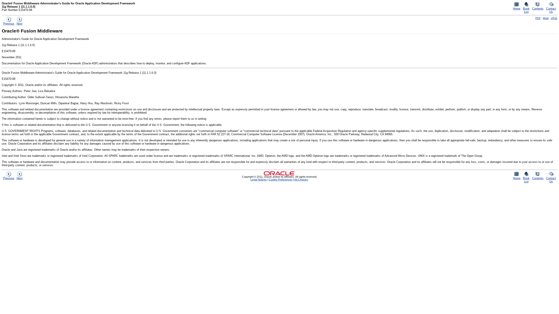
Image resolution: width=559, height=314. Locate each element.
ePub (554, 18)
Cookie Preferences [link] (280, 179)
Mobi (546, 18)
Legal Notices (258, 179)
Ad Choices (301, 179)
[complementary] (280, 179)
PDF (538, 18)
